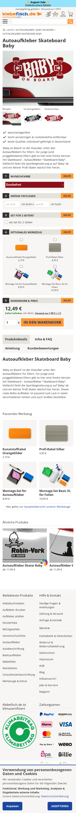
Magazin (44, 691)
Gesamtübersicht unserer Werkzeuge (47, 506)
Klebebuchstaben (13, 603)
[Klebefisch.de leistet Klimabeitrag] (20, 731)
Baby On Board (45, 30)
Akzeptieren (59, 806)
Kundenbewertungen (43, 348)
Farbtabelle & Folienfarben (55, 636)
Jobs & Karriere (48, 685)
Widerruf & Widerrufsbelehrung (52, 644)
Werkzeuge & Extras (15, 681)
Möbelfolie (9, 661)
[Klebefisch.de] (22, 15)
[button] (12, 118)
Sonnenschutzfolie (14, 635)
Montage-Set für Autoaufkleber (14, 493)
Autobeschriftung (13, 648)
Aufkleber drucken (14, 610)
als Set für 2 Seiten (20, 222)
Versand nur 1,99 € (48, 313)
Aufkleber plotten (13, 616)
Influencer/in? (47, 678)
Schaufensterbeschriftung (19, 674)
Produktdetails (16, 339)
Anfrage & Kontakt (50, 620)
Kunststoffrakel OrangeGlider (14, 451)
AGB (41, 665)
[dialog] (38, 789)
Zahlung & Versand (51, 613)
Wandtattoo (10, 668)
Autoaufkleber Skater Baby (22, 565)
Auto (10, 30)
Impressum (46, 659)
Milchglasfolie (11, 629)
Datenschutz (47, 653)
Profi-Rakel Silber (52, 449)
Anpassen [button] (12, 806)
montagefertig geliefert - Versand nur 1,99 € (38, 9)
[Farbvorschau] (54, 118)
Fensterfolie (10, 623)
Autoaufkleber (25, 30)
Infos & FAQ (43, 339)
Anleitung (12, 348)
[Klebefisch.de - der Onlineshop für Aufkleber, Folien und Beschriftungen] (4, 30)
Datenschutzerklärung (55, 796)
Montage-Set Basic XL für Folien (55, 493)
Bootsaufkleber (12, 655)
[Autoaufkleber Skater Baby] (25, 545)
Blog (42, 672)
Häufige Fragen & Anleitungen (50, 605)
